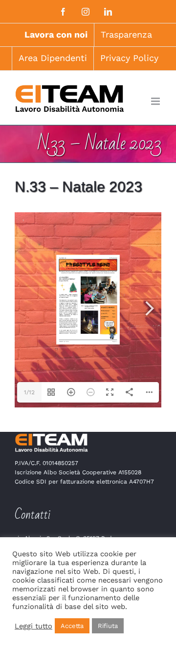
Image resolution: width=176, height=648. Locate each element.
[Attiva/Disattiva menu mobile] (156, 101)
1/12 (29, 392)
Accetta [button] (72, 625)
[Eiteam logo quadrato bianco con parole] (51, 436)
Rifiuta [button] (108, 625)
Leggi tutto (33, 626)
